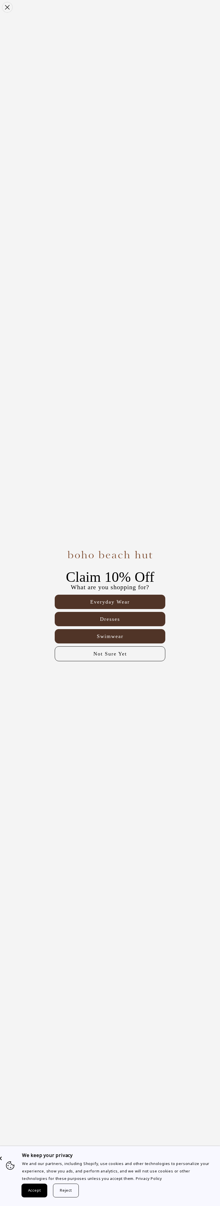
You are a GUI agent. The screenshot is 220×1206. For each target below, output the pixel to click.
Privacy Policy (149, 1178)
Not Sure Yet (110, 654)
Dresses (110, 619)
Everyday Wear (110, 602)
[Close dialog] (7, 7)
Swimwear (110, 636)
